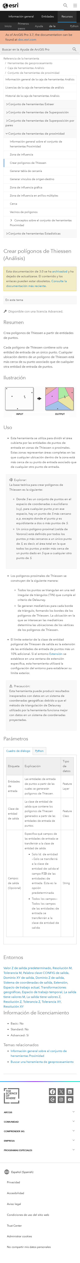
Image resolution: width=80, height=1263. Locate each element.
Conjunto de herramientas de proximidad (33, 73)
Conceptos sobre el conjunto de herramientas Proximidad (40, 223)
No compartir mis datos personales (29, 1247)
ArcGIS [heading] (8, 1112)
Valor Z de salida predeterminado (27, 968)
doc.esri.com (27, 39)
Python (74, 26)
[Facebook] (52, 1091)
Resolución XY (13, 1006)
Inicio (8, 26)
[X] (61, 1091)
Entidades (48, 16)
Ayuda (39, 26)
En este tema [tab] (14, 300)
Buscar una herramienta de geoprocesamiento (42, 1062)
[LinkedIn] (69, 1091)
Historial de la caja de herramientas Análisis (32, 96)
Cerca (13, 203)
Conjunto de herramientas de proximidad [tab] (36, 133)
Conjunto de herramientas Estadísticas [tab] (34, 233)
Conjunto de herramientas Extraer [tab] (31, 104)
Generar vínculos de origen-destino (32, 179)
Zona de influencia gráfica (26, 187)
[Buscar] (65, 5)
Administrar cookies (19, 1236)
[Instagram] (61, 1099)
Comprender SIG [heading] (14, 1131)
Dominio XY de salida (18, 978)
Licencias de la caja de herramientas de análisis (34, 87)
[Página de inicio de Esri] (11, 6)
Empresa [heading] (9, 1140)
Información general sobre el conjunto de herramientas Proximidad (36, 144)
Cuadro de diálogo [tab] (18, 751)
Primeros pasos (23, 26)
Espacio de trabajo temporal (42, 992)
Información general (21, 16)
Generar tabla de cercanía (26, 171)
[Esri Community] (52, 1099)
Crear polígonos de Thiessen (28, 163)
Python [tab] (39, 751)
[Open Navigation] (75, 5)
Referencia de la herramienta (56, 26)
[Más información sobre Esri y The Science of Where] (11, 1096)
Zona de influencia (21, 154)
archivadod (59, 271)
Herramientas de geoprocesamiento (30, 63)
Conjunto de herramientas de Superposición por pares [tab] (39, 123)
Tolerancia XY (51, 1002)
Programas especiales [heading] (18, 1150)
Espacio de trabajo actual (21, 987)
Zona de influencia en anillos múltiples (34, 195)
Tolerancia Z (31, 1002)
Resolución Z (12, 1002)
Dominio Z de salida (50, 978)
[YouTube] (69, 1099)
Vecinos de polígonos (23, 212)
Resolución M (62, 968)
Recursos (67, 16)
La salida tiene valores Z (43, 997)
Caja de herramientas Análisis (26, 68)
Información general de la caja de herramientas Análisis (39, 79)
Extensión (56, 654)
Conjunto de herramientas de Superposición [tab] (38, 112)
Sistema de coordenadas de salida (27, 982)
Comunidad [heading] (11, 1121)
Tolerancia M (12, 973)
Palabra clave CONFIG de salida (46, 973)
